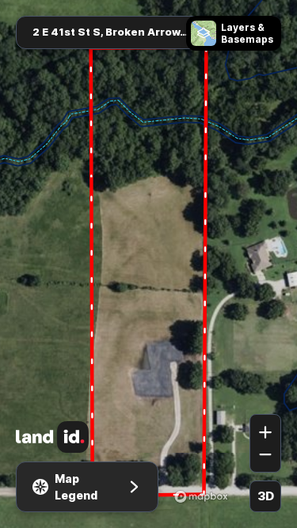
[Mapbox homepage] (201, 496)
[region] (148, 264)
